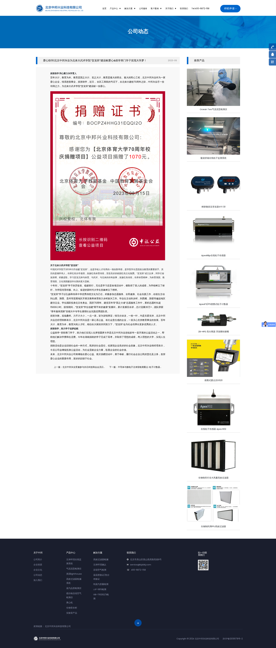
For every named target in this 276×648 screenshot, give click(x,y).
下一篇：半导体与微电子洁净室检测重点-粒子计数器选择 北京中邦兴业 (136, 367)
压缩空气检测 (99, 569)
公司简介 (37, 559)
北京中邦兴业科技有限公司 (58, 626)
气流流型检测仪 (73, 568)
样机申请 (229, 8)
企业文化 (37, 569)
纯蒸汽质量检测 (100, 584)
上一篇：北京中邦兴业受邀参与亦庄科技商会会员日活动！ (81, 367)
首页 (104, 8)
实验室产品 (71, 612)
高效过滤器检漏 (100, 559)
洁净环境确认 (99, 564)
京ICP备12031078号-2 (233, 638)
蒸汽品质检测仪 (73, 588)
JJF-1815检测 (99, 589)
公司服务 (143, 8)
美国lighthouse (74, 573)
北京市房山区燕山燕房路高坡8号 (146, 559)
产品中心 (114, 8)
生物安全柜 (71, 607)
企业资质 (37, 564)
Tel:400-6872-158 (200, 8)
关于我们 (169, 8)
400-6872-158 (138, 569)
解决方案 (128, 8)
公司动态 (37, 574)
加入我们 (37, 580)
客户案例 (155, 8)
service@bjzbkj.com (140, 564)
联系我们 (184, 8)
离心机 (69, 602)
